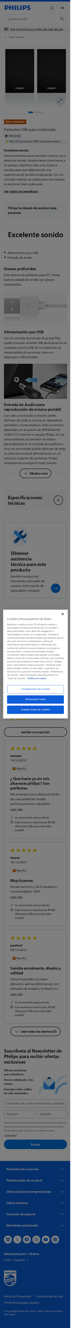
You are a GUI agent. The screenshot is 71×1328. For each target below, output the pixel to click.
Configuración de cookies (34, 691)
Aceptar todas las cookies (34, 711)
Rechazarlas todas (34, 701)
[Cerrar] (60, 612)
